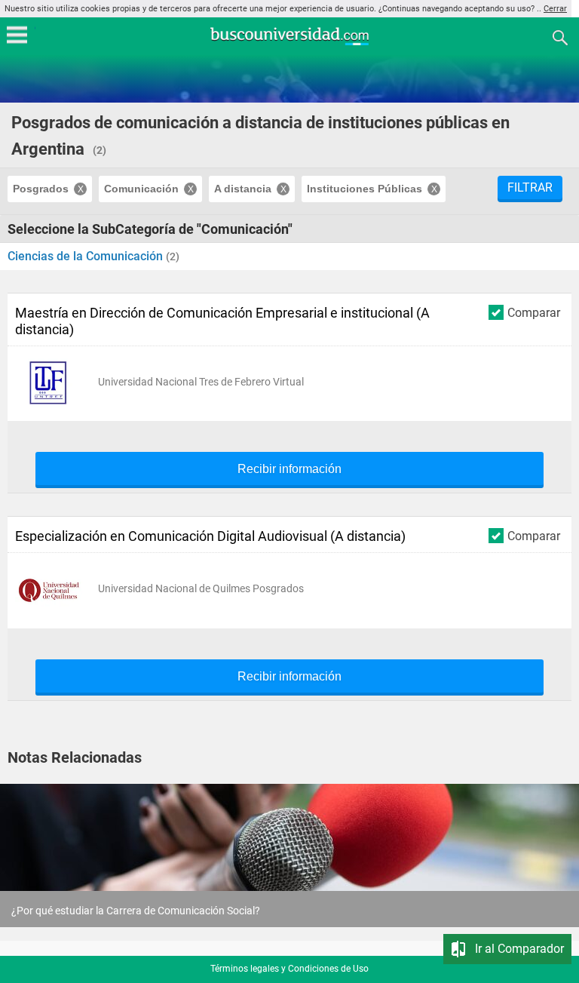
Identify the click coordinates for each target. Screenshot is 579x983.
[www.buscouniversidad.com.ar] (289, 43)
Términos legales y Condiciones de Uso (289, 968)
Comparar (533, 312)
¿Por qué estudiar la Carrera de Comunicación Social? (135, 911)
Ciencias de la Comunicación (87, 256)
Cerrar (555, 9)
